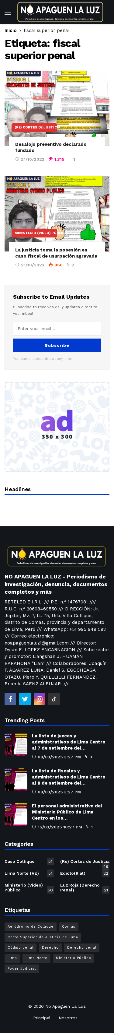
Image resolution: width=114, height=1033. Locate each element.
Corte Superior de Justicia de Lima (43, 937)
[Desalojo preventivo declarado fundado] (57, 108)
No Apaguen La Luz (65, 1006)
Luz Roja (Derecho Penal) (84, 887)
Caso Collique (28, 861)
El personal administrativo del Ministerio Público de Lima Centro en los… (67, 812)
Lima (12, 958)
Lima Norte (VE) (28, 873)
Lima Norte (36, 958)
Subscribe (57, 345)
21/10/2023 (32, 159)
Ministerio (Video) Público (36, 233)
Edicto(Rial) (84, 873)
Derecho (50, 948)
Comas (68, 927)
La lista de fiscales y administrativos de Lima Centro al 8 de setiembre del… (68, 777)
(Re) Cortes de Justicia (36, 127)
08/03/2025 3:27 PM (59, 756)
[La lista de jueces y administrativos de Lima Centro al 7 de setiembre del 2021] (16, 744)
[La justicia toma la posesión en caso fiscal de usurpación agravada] (57, 213)
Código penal (20, 948)
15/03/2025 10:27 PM (60, 826)
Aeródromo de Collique (31, 927)
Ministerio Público (73, 958)
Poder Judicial (22, 969)
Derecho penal (81, 948)
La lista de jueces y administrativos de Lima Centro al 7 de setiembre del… (68, 742)
